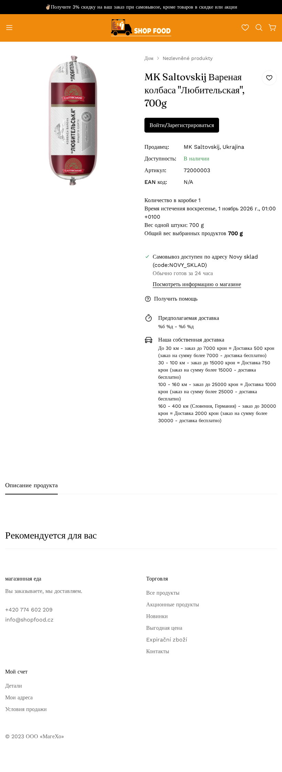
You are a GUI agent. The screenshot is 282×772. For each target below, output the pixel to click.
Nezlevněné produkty (188, 58)
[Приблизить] (126, 69)
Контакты (157, 651)
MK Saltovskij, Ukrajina (214, 147)
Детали (13, 685)
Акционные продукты (172, 604)
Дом (148, 58)
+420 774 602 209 (29, 609)
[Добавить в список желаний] (269, 77)
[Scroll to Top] (268, 734)
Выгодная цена (164, 628)
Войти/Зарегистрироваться (182, 125)
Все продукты (163, 593)
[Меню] (9, 27)
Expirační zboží (166, 639)
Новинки (157, 616)
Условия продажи (26, 709)
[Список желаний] (245, 27)
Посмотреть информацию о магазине (197, 284)
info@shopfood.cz (29, 619)
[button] (259, 27)
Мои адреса (19, 697)
